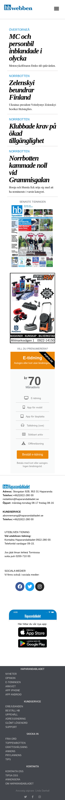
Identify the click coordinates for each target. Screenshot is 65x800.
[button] (56, 9)
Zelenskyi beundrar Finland (21, 90)
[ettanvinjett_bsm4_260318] (32, 343)
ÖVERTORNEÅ (19, 29)
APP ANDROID (13, 694)
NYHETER (11, 674)
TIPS (8, 759)
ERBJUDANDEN (14, 706)
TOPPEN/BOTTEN (15, 743)
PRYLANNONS (13, 755)
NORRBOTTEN (19, 76)
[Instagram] (39, 586)
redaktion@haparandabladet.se (21, 499)
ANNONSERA (12, 779)
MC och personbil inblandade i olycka (25, 47)
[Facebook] (19, 586)
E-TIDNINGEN (13, 682)
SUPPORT (11, 727)
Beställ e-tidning (32, 454)
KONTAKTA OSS (14, 771)
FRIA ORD (10, 738)
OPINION (10, 678)
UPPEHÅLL (11, 714)
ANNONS (10, 751)
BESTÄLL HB (12, 710)
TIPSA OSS (11, 775)
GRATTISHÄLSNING (16, 747)
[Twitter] (29, 586)
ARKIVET (10, 686)
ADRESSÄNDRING (15, 718)
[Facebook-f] (32, 796)
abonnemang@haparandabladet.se (23, 515)
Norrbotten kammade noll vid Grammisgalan (29, 169)
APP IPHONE (12, 690)
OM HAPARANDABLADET (19, 783)
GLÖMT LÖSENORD (16, 723)
